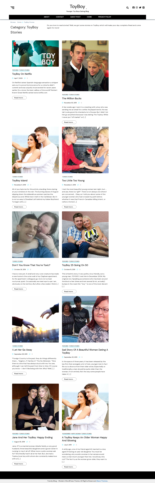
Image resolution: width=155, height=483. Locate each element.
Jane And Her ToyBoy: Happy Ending (32, 437)
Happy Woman (76, 433)
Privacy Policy (104, 17)
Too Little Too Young (73, 180)
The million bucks (71, 98)
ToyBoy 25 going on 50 (75, 265)
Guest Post (75, 17)
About (46, 17)
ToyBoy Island (19, 180)
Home (89, 17)
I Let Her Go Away (22, 349)
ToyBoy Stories (24, 70)
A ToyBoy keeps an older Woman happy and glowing (84, 439)
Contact (60, 17)
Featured (15, 70)
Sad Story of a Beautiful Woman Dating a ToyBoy (85, 351)
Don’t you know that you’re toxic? (31, 265)
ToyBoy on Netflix (22, 73)
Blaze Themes (101, 481)
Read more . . (19, 98)
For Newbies (66, 433)
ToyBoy (77, 6)
